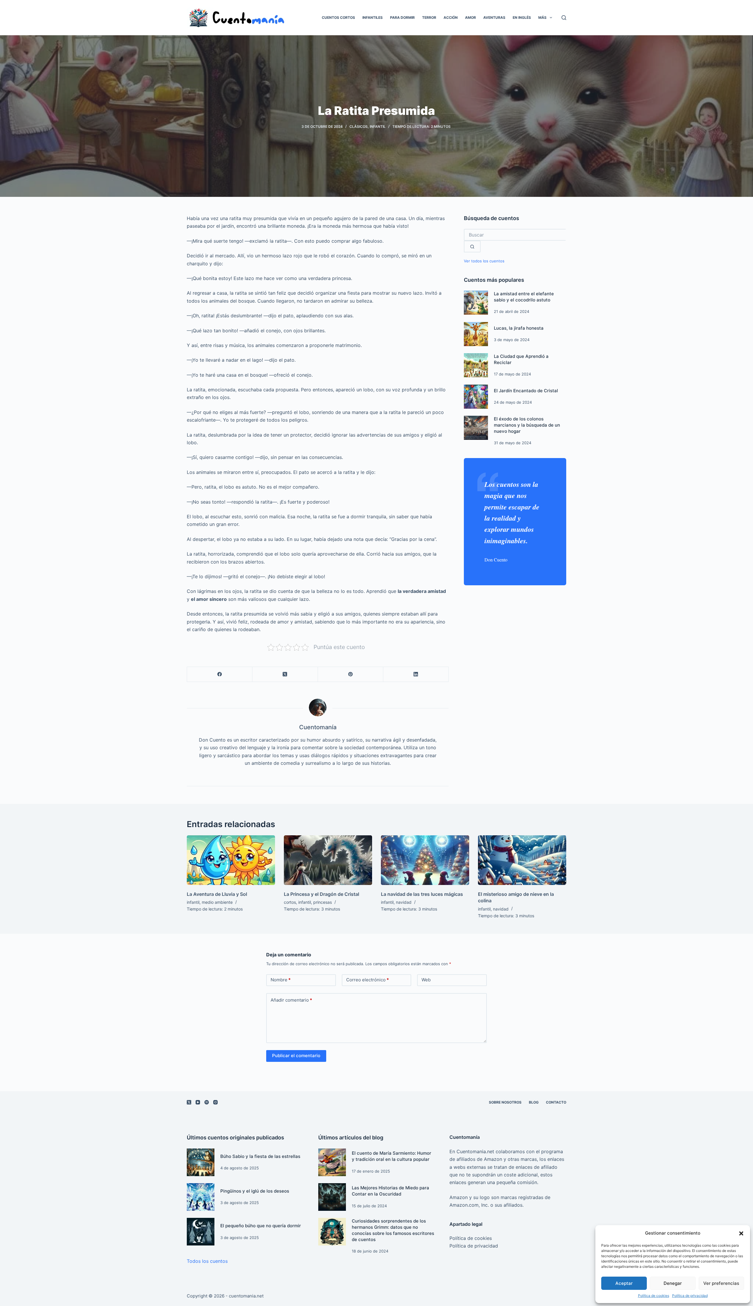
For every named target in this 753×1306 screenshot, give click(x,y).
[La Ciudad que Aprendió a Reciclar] (476, 365)
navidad (404, 902)
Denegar (673, 1283)
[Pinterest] (350, 674)
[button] (741, 1233)
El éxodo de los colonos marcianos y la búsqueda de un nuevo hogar (527, 425)
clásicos (358, 126)
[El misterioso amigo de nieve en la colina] (522, 860)
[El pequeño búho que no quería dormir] (200, 1231)
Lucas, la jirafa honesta (519, 328)
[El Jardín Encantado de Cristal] (476, 397)
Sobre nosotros (505, 1102)
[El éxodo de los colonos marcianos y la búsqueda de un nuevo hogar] (476, 428)
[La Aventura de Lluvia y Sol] (231, 860)
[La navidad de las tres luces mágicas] (425, 860)
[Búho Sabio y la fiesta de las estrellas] (200, 1162)
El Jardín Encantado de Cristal (526, 390)
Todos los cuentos (207, 1261)
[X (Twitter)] (285, 674)
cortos (290, 902)
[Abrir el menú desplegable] (550, 17)
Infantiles (372, 17)
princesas (322, 902)
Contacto (556, 1102)
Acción (451, 17)
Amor (470, 17)
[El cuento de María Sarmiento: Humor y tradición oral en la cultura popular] (332, 1162)
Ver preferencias (721, 1283)
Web (426, 980)
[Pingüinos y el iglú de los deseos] (200, 1197)
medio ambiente (217, 902)
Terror (429, 17)
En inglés (522, 17)
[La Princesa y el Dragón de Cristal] (328, 860)
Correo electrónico (367, 980)
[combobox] (515, 235)
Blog (534, 1102)
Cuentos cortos (338, 17)
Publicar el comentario (296, 1055)
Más (542, 17)
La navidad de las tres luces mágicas (422, 894)
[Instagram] (215, 1102)
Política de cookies (653, 1295)
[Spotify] (206, 1102)
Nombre (281, 980)
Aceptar (624, 1283)
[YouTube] (198, 1102)
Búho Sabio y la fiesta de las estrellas (260, 1156)
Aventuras (494, 17)
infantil (378, 126)
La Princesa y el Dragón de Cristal (321, 894)
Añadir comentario (291, 1000)
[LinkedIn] (416, 674)
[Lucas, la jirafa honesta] (476, 334)
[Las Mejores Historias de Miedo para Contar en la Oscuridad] (332, 1197)
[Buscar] (564, 17)
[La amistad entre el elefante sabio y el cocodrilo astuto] (476, 303)
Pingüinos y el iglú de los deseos (254, 1191)
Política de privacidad (690, 1295)
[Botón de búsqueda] (472, 246)
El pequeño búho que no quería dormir (260, 1225)
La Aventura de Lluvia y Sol (217, 894)
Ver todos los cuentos (484, 261)
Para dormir (402, 17)
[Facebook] (219, 674)
